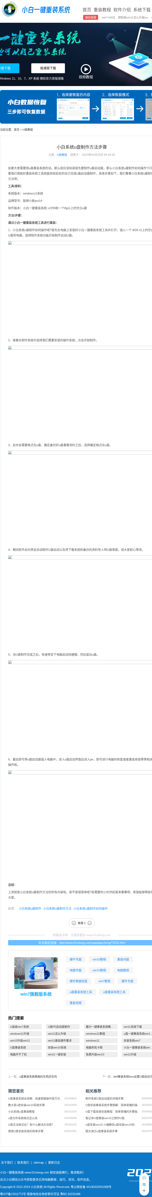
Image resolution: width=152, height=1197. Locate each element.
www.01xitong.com (98, 935)
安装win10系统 (57, 1047)
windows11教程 (95, 1033)
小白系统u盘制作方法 (57, 908)
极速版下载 (48, 68)
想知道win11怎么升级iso (133, 17)
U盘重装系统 (18, 1047)
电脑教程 (123, 970)
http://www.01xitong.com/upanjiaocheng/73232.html (92, 942)
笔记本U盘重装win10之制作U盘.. (106, 1118)
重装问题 (123, 959)
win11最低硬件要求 (60, 1040)
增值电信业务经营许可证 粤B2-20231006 (53, 1194)
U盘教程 (28, 129)
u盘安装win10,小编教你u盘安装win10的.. (111, 1124)
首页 (87, 9)
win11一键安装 (57, 1054)
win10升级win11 (20, 1040)
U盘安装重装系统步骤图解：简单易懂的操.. (112, 1105)
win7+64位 (109, 17)
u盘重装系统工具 (81, 992)
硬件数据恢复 (78, 981)
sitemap (38, 1162)
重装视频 (76, 1003)
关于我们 (7, 1162)
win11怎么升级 (57, 1033)
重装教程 (102, 9)
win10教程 (99, 959)
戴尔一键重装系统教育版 (101, 1026)
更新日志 (54, 1162)
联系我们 (23, 1162)
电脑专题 (76, 970)
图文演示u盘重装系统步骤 (102, 1131)
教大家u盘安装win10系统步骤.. (27, 1105)
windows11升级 (19, 1033)
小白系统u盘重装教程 (21, 1111)
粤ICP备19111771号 (13, 1194)
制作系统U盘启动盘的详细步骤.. (105, 1098)
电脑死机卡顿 (94, 1047)
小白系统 (37, 1186)
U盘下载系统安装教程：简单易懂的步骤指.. (112, 1111)
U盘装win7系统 (19, 1026)
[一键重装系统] (36, 10)
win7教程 (104, 981)
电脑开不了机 (18, 1054)
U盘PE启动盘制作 (59, 1026)
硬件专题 (76, 959)
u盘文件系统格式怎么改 (22, 1118)
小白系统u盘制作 (30, 908)
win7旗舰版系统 (36, 994)
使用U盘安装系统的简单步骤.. (26, 1131)
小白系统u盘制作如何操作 (90, 908)
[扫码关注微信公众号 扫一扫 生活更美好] (144, 1184)
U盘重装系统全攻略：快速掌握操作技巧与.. (35, 1098)
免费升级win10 (95, 1054)
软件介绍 (122, 9)
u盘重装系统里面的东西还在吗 (38, 1076)
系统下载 (142, 9)
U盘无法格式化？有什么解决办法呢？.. (32, 1124)
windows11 (93, 1040)
